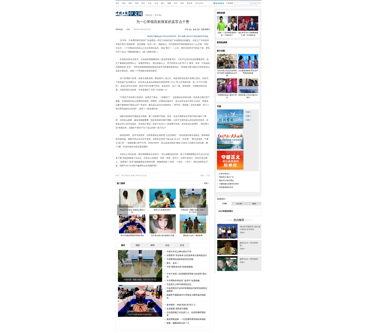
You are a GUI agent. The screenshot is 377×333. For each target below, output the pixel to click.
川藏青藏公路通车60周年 (229, 184)
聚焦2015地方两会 (226, 180)
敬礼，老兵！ (173, 263)
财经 (143, 3)
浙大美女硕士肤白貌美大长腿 (162, 235)
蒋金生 (128, 175)
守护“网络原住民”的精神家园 (180, 267)
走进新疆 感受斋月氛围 (177, 308)
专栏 (175, 3)
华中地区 (158, 15)
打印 (186, 29)
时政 (124, 3)
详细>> (248, 112)
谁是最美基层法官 (226, 187)
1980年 (138, 175)
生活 (156, 3)
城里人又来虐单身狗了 (162, 210)
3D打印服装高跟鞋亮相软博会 (132, 235)
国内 (137, 3)
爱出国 (189, 3)
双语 (182, 3)
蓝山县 (144, 175)
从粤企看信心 (224, 174)
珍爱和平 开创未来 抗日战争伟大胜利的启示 (187, 255)
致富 (133, 175)
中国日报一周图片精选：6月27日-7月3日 (193, 211)
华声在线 (119, 29)
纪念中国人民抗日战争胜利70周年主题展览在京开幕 (227, 73)
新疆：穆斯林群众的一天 (178, 323)
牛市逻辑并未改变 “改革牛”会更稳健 (183, 280)
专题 (219, 106)
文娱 (150, 3)
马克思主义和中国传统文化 (179, 284)
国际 (130, 3)
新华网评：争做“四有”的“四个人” (181, 305)
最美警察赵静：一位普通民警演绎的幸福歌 (186, 319)
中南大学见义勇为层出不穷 (179, 251)
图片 (162, 3)
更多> (206, 183)
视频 (169, 3)
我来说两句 (205, 29)
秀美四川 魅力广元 (226, 177)
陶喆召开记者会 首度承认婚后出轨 (132, 211)
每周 (254, 204)
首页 (117, 3)
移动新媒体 (219, 3)
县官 (123, 175)
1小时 (224, 204)
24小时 (239, 204)
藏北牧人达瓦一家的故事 (193, 235)
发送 (194, 29)
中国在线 (148, 15)
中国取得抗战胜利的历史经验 (180, 259)
